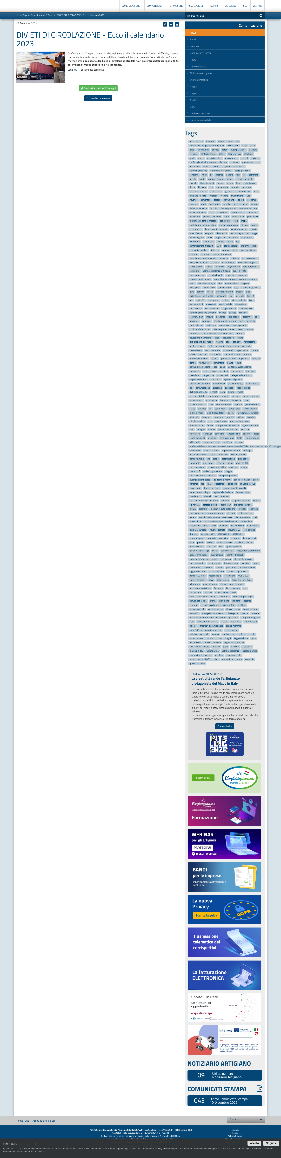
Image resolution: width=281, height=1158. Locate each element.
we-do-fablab (231, 283)
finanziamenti (207, 183)
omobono (223, 525)
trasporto (210, 141)
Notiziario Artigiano (201, 73)
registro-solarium (198, 379)
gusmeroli (233, 617)
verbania (194, 483)
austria (244, 613)
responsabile (215, 575)
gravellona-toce (197, 663)
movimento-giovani (239, 421)
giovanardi (195, 371)
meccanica (224, 325)
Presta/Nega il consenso (249, 1148)
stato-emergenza (211, 442)
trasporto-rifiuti (216, 571)
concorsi (243, 312)
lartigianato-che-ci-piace (201, 296)
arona (212, 600)
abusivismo (208, 241)
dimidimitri (195, 241)
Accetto (254, 1143)
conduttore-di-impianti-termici (228, 321)
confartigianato (208, 154)
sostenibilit (238, 534)
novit (211, 580)
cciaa (217, 337)
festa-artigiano (197, 538)
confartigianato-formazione (203, 162)
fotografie (218, 417)
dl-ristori (194, 534)
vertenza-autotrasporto (239, 367)
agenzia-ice (242, 350)
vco (206, 350)
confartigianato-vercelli (234, 488)
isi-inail (207, 496)
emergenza (213, 300)
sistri (206, 450)
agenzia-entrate (250, 425)
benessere (195, 216)
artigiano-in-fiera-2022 (227, 425)
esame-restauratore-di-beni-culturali (207, 617)
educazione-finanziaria (200, 337)
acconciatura (213, 650)
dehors (256, 500)
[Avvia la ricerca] (261, 15)
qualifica (242, 605)
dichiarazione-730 (198, 392)
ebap (192, 149)
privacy (215, 149)
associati (233, 467)
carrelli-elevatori (197, 580)
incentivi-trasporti (234, 554)
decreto (223, 162)
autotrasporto (196, 141)
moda (192, 158)
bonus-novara (196, 638)
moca (239, 659)
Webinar (194, 46)
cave (239, 362)
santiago (207, 433)
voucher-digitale (217, 529)
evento (222, 312)
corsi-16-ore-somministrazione (218, 333)
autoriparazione (238, 149)
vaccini (219, 342)
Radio (193, 59)
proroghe (217, 387)
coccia (210, 291)
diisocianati (221, 233)
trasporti (253, 149)
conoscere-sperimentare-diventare (206, 513)
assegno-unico (250, 650)
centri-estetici (231, 245)
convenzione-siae (198, 600)
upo (248, 195)
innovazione (227, 659)
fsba (236, 287)
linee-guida (233, 613)
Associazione (196, 6)
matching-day (196, 650)
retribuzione (195, 450)
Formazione (176, 6)
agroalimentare (214, 158)
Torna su (234, 1119)
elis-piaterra (249, 529)
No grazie (271, 1143)
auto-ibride (236, 621)
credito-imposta (239, 229)
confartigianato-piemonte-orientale (207, 145)
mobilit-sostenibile (198, 358)
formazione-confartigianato (203, 596)
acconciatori (233, 145)
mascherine (214, 204)
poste (256, 433)
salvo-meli (228, 350)
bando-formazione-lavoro (246, 479)
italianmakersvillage (199, 550)
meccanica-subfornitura (248, 550)
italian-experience (198, 208)
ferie (236, 220)
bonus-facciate (250, 609)
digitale (225, 300)
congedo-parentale (241, 500)
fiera (238, 183)
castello (193, 183)
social (215, 550)
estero (193, 517)
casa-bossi (222, 375)
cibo (257, 316)
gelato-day (226, 504)
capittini (238, 404)
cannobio (249, 659)
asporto (246, 433)
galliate (232, 312)
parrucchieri (209, 287)
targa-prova (208, 375)
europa (215, 634)
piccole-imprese (235, 383)
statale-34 (215, 354)
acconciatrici (223, 534)
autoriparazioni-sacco (200, 479)
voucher (193, 200)
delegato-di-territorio (241, 375)
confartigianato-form (200, 383)
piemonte (230, 567)
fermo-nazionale (212, 488)
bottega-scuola (210, 504)
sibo (210, 421)
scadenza (220, 316)
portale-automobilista (200, 367)
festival (214, 358)
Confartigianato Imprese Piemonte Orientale (28, 6)
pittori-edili (195, 442)
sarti (222, 392)
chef (255, 517)
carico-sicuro (196, 308)
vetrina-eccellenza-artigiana (216, 270)
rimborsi (236, 600)
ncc (215, 496)
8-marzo (224, 400)
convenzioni (238, 216)
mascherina (253, 525)
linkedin (256, 358)
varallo (209, 266)
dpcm (192, 187)
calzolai (226, 204)
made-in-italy (221, 592)
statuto (247, 354)
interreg (215, 250)
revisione (194, 174)
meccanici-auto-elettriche (223, 508)
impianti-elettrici (198, 404)
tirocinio (240, 333)
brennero (219, 266)
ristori (212, 454)
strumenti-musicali (243, 559)
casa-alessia (196, 350)
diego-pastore (209, 371)
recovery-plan (196, 316)
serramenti (229, 200)
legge (254, 233)
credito (239, 291)
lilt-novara (195, 504)
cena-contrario (227, 438)
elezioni (244, 225)
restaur (211, 429)
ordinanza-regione (243, 504)
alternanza (195, 584)
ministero (245, 563)
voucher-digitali (197, 396)
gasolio (217, 200)
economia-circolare (199, 250)
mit (244, 588)
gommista (242, 571)
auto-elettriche (241, 204)
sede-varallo (223, 580)
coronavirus (203, 149)
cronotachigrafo (215, 275)
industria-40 (234, 529)
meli (214, 525)
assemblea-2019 (198, 454)
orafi (210, 346)
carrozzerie (253, 212)
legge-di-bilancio (197, 571)
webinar (193, 154)
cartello (210, 542)
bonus (230, 179)
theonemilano (231, 563)
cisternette (195, 567)
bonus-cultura (242, 492)
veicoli (240, 329)
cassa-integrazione (239, 233)
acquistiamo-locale (198, 554)
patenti (220, 241)
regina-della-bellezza (223, 492)
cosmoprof (195, 471)
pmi (231, 296)
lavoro (230, 183)
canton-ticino (196, 325)
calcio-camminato (222, 254)
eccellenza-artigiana (247, 262)
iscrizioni (235, 646)
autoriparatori (237, 212)
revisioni (224, 371)
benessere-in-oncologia (216, 229)
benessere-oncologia (200, 492)
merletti (235, 187)
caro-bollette (251, 621)
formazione (233, 141)
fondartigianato (228, 208)
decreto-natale (242, 517)
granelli (228, 191)
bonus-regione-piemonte (232, 584)
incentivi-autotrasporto (201, 655)
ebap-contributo (233, 655)
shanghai (194, 417)
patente (202, 408)
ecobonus (251, 200)
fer (202, 483)
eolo (221, 546)
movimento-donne (248, 208)
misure (209, 316)
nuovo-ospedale (197, 609)
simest (213, 392)
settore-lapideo (223, 404)
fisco (220, 191)
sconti (216, 458)
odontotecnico (245, 308)
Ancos (193, 86)
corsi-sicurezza (215, 609)
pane (222, 367)
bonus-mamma (233, 625)
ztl (208, 458)
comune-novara (215, 179)
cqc (258, 162)
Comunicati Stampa (201, 53)
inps (238, 609)
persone (236, 396)
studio (250, 329)
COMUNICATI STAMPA (217, 1088)
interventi (208, 567)
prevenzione (195, 521)
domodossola (227, 550)
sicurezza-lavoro (250, 258)
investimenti (237, 195)
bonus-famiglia (197, 458)
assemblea (195, 166)
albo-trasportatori (215, 412)
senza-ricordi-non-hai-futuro (204, 500)
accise (222, 154)
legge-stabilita (241, 638)
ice (237, 241)
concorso (203, 354)
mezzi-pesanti (239, 325)
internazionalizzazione (200, 279)
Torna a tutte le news (98, 98)
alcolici (224, 621)
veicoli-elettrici (212, 308)
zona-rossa (211, 400)
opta (192, 542)
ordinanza (223, 454)
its (210, 408)
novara (220, 183)
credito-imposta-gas (243, 596)
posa (253, 638)
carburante (195, 463)
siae (256, 191)
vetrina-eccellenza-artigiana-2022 (217, 605)
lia (227, 588)
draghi (228, 638)
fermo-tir (218, 588)
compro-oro (215, 379)
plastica (219, 655)
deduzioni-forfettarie (242, 580)
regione (245, 283)
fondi (256, 563)
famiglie (230, 417)
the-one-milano (197, 467)
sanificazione (228, 634)
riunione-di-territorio (199, 329)
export (206, 166)
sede (235, 250)
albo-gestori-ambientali (213, 613)
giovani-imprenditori (234, 166)
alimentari (205, 200)
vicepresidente (239, 300)
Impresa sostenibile (200, 120)
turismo (238, 442)
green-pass (247, 162)
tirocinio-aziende (247, 567)
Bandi (193, 39)
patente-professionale (223, 329)
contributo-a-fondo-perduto (203, 258)
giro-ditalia (226, 559)
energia (253, 229)
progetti (225, 396)
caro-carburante (251, 266)
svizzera (215, 262)
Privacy (235, 1129)
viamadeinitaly (197, 546)
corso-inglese (231, 630)
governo (193, 254)
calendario (194, 375)
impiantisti (244, 358)
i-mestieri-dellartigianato (211, 625)
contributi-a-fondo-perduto (203, 225)
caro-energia (252, 383)
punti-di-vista (239, 270)
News (51, 15)
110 (211, 187)
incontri (213, 208)
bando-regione (197, 237)
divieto (231, 392)
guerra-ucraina (252, 404)
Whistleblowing (235, 1136)
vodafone (233, 237)
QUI (76, 70)
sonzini (210, 638)
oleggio (228, 471)
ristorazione (249, 342)
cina (211, 404)
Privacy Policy (162, 1148)
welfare (224, 195)
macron (216, 646)
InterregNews (197, 66)
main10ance (196, 233)
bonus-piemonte (198, 212)
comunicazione (203, 387)
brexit (230, 241)
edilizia (241, 200)
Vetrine (257, 6)
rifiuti (204, 174)
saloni (192, 625)
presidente (243, 458)
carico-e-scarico (197, 563)
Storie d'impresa (199, 80)
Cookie (235, 1132)
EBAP (193, 107)
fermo (254, 225)
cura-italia (194, 333)
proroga (225, 250)
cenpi (226, 216)
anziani (219, 567)
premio (200, 542)
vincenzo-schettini (217, 467)
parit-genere (237, 371)
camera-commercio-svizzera (203, 559)
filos (192, 429)
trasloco (225, 500)
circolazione (240, 304)
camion (200, 291)
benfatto (227, 442)
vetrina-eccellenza (230, 650)
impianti (239, 542)
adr (191, 300)
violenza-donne (248, 250)
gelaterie (194, 605)
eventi (221, 141)
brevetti (242, 508)
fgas (251, 300)
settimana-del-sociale (221, 170)
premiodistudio (228, 358)
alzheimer (205, 254)
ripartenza (219, 483)
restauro (246, 187)
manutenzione (196, 425)
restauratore (247, 237)
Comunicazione (131, 6)
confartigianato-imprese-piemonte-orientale (235, 279)
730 (219, 245)
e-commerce (196, 229)
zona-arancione (197, 275)
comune (220, 463)
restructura (213, 396)
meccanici (211, 304)
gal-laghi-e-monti (222, 479)
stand (240, 337)
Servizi (214, 6)
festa (239, 438)
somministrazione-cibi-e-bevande (221, 521)
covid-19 (200, 300)
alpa (220, 283)
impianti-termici (248, 245)
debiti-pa (247, 450)
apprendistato (210, 584)
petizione (206, 321)
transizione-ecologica (217, 538)
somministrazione (198, 170)
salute (230, 362)
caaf (209, 483)
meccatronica (231, 158)
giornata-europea (198, 529)
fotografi (194, 204)
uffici (209, 237)
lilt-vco (229, 609)
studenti (231, 513)
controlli (241, 634)
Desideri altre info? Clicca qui (99, 88)
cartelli (216, 450)
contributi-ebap (238, 454)
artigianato (220, 237)
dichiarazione (237, 525)
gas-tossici (233, 316)
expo (248, 291)
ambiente (194, 321)
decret (250, 542)
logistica (255, 158)
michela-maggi (197, 412)
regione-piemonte (244, 179)
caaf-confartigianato (199, 646)
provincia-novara (213, 642)
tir (211, 174)
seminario (221, 296)
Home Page (21, 15)
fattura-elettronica (251, 287)
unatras (219, 174)
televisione (224, 600)
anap (244, 145)
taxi (238, 174)
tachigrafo (194, 270)
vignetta (230, 275)
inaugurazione (252, 438)
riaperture (236, 400)
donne (193, 362)
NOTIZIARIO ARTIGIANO (219, 1063)
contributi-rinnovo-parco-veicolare (215, 517)
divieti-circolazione (198, 262)
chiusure (236, 588)
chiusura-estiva (247, 483)
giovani (254, 204)
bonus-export (196, 400)
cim (208, 546)
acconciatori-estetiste (200, 588)
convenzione (222, 187)
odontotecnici (234, 154)
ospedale (216, 350)
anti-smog (208, 463)
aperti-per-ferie (242, 170)
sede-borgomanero (212, 471)
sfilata (193, 508)
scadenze (247, 646)
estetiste (248, 154)
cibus (216, 659)
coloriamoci (195, 496)
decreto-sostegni (206, 283)
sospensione (233, 433)
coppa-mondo (250, 408)
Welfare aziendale (200, 113)
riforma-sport (207, 534)
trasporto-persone (228, 475)
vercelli (244, 158)
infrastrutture (228, 262)
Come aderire (224, 726)
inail (212, 191)
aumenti (251, 321)
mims (244, 467)
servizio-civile (225, 304)
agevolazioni (228, 337)
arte (246, 400)
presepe (255, 613)
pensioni (212, 438)
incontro (224, 258)
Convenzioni (154, 6)
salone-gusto (214, 563)
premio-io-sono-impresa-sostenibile (233, 346)
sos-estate (225, 220)
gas (227, 342)
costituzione (221, 421)
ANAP (193, 100)
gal (191, 387)
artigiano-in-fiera (198, 195)
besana (255, 396)
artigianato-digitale (250, 617)
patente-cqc (249, 183)
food (234, 592)
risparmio (247, 316)
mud (203, 204)
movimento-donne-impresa (203, 220)
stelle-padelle (196, 266)
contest (230, 571)
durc (192, 291)
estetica (240, 296)
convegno (219, 433)
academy (206, 417)
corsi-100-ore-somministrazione (205, 630)
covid (252, 145)
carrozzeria (195, 433)
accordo (247, 600)
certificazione (228, 458)
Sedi (245, 6)
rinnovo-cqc (204, 362)
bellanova (232, 483)
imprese (213, 195)
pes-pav (237, 342)
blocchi (231, 412)
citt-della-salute (197, 421)
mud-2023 (243, 575)
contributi (234, 162)
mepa (240, 392)
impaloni (250, 371)
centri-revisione (243, 191)
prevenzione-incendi (228, 429)
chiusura (235, 258)
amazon (208, 592)
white (192, 354)
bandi (230, 463)
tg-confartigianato (233, 379)
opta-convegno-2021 (200, 659)
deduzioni (229, 387)
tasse (192, 408)
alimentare (219, 362)
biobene (202, 187)
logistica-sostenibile (199, 634)
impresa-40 (242, 463)
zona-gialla (195, 287)
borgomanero (224, 287)
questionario (217, 554)
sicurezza (217, 166)
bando (202, 179)
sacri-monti (195, 592)
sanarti (229, 174)
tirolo (219, 638)
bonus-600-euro (198, 575)
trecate (254, 350)
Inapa (193, 93)
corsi (211, 212)
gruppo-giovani (234, 546)
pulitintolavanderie (212, 216)
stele (246, 396)
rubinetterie (195, 488)
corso (224, 149)
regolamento (233, 266)
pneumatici (252, 216)
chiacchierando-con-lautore (203, 475)
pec (215, 367)
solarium (203, 508)
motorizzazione (245, 513)
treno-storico (243, 387)
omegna (201, 429)
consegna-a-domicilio (207, 621)
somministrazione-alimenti (203, 312)
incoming (242, 275)
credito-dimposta (232, 354)
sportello (253, 508)
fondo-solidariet (197, 438)
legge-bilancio (229, 308)
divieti (251, 634)
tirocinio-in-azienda (199, 525)
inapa (244, 220)
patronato (253, 174)
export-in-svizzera (231, 450)
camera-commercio (228, 225)
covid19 (245, 429)
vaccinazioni (195, 642)
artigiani (209, 233)
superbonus (222, 212)
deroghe (251, 417)
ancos (201, 158)
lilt (244, 174)
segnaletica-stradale (234, 642)
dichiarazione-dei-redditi (201, 342)
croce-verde (234, 408)
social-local (220, 408)
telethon (225, 496)
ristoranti (235, 538)
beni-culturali (249, 538)
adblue (241, 417)
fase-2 (250, 296)
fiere (192, 621)
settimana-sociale (198, 191)
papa (225, 646)
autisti (193, 179)
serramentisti (196, 304)
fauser (210, 425)
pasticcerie (211, 325)
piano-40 (194, 613)
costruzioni (229, 575)
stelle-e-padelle (197, 346)
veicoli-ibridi (219, 383)
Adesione (231, 6)
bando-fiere (246, 521)
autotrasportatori (224, 291)
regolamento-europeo (247, 412)
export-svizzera (224, 542)
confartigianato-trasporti (202, 245)
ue (215, 546)
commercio (225, 596)
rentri (192, 283)
